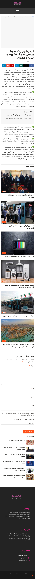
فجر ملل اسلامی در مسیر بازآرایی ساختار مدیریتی (19, 115)
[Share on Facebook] (31, 65)
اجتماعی (4, 191)
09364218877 (22, 558)
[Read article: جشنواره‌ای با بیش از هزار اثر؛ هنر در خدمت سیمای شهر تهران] (30, 449)
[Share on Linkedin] (4, 65)
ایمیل (32, 397)
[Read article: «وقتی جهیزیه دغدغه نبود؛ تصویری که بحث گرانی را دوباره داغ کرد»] (17, 271)
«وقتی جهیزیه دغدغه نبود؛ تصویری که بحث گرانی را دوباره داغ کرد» (19, 286)
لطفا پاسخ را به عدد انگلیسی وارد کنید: (24, 419)
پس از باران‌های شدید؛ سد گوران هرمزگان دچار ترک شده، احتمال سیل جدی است (18, 345)
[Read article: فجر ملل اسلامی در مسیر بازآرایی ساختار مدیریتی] (17, 181)
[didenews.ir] (29, 560)
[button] (18, 11)
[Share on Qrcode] (12, 65)
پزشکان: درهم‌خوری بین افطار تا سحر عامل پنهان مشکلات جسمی (14, 476)
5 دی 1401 (29, 61)
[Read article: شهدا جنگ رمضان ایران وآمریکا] (30, 442)
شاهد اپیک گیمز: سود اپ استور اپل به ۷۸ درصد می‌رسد (18, 533)
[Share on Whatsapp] (21, 65)
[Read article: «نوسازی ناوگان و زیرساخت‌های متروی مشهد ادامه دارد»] (17, 212)
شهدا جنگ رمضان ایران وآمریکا (17, 440)
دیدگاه (31, 366)
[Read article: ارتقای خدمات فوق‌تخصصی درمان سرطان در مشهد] (30, 463)
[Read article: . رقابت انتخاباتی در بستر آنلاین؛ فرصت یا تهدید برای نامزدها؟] (30, 470)
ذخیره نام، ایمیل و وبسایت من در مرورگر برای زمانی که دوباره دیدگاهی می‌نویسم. (20, 414)
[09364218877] (29, 555)
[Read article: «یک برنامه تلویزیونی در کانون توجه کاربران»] (17, 243)
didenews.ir (22, 561)
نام (32, 389)
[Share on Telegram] (17, 65)
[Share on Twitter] (26, 65)
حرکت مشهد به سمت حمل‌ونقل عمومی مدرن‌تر (18, 316)
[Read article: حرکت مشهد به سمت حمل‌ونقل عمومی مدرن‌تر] (17, 302)
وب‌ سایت (31, 405)
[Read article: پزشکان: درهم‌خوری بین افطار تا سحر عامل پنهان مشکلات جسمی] (30, 477)
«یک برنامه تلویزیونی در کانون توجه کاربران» (19, 256)
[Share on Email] (8, 65)
